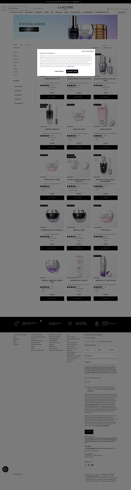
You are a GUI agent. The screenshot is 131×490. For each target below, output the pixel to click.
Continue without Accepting (88, 51)
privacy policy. (70, 66)
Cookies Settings (59, 71)
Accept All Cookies (72, 71)
